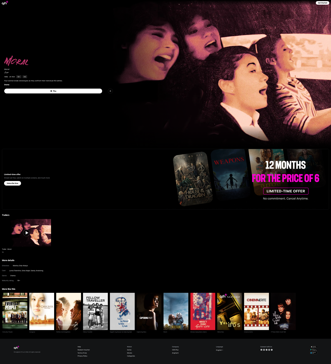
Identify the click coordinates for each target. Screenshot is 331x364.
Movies (129, 353)
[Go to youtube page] (269, 350)
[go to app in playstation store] (313, 353)
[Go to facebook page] (261, 350)
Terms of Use (82, 353)
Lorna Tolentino (15, 270)
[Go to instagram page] (264, 350)
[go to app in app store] (313, 347)
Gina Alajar (26, 270)
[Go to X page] (272, 350)
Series (129, 350)
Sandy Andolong (37, 270)
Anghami (175, 353)
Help (79, 347)
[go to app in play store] (313, 350)
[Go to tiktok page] (266, 350)
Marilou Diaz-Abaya (20, 265)
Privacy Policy (82, 356)
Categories (131, 356)
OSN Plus (175, 350)
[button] (322, 3)
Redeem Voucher (84, 350)
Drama (6, 84)
